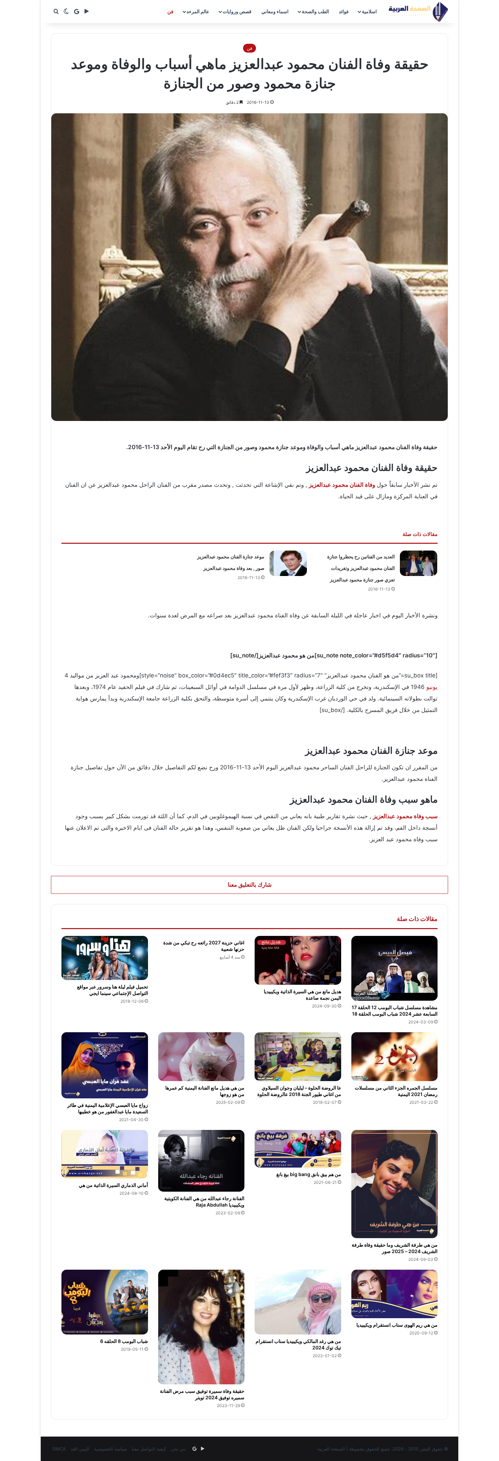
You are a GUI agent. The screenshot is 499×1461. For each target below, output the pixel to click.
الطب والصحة (315, 11)
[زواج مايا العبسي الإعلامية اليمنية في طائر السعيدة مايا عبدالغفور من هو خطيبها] (104, 1065)
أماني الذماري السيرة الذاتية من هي (113, 1185)
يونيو (432, 687)
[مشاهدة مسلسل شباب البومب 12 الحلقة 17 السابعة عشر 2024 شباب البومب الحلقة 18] (394, 968)
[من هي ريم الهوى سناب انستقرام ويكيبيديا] (394, 1294)
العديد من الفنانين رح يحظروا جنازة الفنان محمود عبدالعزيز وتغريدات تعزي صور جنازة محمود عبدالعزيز (361, 568)
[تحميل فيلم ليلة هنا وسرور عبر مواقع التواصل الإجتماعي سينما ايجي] (104, 958)
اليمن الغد (80, 1449)
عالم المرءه (198, 11)
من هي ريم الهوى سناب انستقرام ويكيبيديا (397, 1325)
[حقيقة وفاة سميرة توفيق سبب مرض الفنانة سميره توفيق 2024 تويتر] (201, 1327)
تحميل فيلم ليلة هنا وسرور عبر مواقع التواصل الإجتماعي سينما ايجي (112, 990)
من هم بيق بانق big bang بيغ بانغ (308, 1174)
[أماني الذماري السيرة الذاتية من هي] (104, 1154)
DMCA (59, 1449)
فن (170, 11)
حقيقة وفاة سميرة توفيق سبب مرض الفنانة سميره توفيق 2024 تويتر (202, 1394)
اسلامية (369, 11)
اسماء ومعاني (275, 11)
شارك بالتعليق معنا (250, 884)
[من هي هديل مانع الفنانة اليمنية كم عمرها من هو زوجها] (201, 1056)
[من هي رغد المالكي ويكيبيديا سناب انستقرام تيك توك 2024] (298, 1302)
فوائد (344, 11)
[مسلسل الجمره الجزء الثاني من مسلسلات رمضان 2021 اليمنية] (394, 1056)
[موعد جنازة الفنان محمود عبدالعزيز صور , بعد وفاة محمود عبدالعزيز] (288, 563)
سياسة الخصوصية (110, 1449)
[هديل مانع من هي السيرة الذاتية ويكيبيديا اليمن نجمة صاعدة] (298, 960)
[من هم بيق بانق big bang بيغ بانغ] (298, 1149)
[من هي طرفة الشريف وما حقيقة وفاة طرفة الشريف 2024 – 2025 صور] (394, 1184)
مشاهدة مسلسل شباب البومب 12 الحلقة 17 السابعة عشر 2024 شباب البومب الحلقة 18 (395, 1010)
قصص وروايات (237, 11)
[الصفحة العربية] (418, 11)
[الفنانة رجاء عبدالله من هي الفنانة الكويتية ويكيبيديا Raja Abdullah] (201, 1161)
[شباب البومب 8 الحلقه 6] (104, 1302)
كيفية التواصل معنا (149, 1449)
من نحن (178, 1449)
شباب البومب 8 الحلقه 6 (124, 1341)
